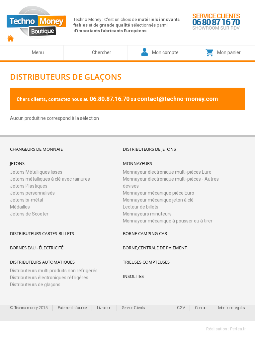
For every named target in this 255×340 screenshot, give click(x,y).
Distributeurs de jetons (149, 149)
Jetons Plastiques (28, 186)
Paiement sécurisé (72, 307)
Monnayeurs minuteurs (147, 213)
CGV (181, 307)
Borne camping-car (145, 233)
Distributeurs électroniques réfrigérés (49, 277)
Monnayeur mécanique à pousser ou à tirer (167, 220)
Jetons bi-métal (26, 200)
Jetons (17, 163)
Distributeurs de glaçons (35, 284)
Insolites (133, 276)
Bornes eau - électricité (36, 248)
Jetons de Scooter (29, 213)
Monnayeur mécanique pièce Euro (158, 193)
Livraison (104, 307)
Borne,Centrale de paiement (155, 248)
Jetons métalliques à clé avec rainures (50, 179)
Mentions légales (231, 307)
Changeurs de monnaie (36, 149)
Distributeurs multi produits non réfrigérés (54, 270)
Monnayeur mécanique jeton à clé (158, 200)
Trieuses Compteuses (146, 262)
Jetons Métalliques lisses (36, 172)
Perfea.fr (238, 329)
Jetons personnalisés (32, 193)
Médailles (20, 207)
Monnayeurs (137, 163)
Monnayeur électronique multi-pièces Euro (167, 172)
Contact (201, 307)
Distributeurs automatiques (42, 262)
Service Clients (133, 307)
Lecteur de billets (140, 207)
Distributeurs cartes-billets (42, 233)
